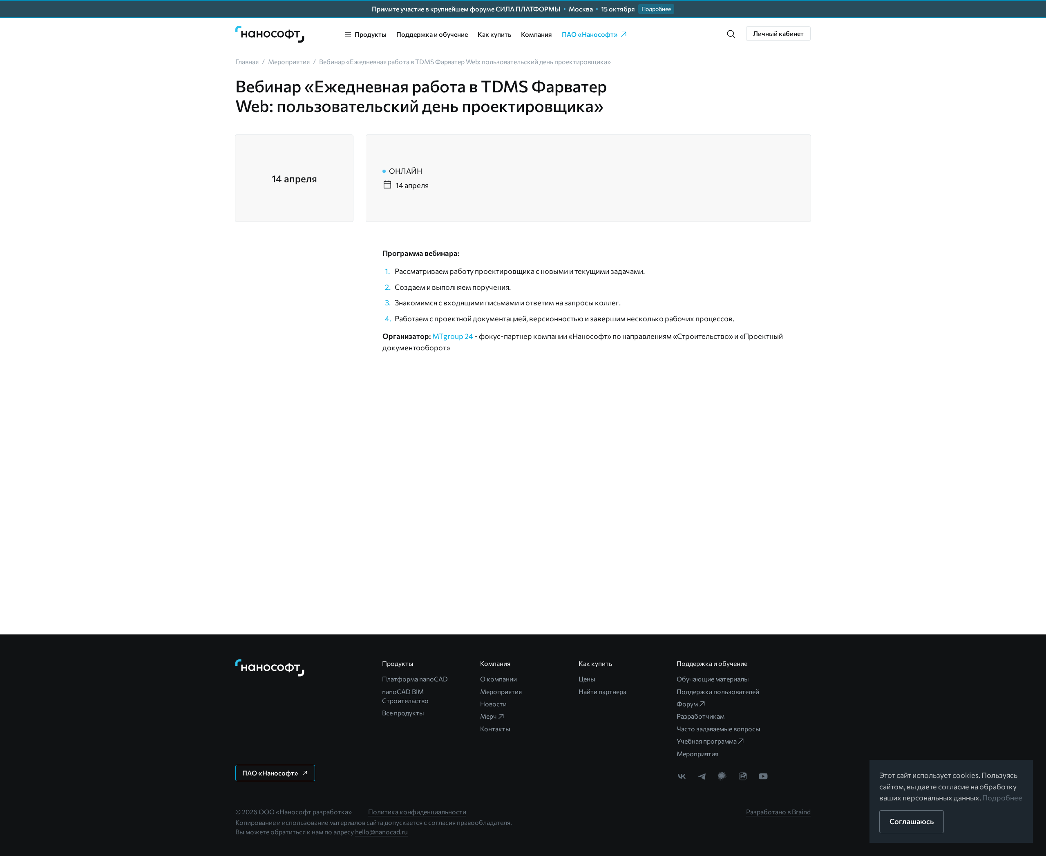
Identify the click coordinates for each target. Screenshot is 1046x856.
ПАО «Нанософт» (590, 34)
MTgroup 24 (452, 336)
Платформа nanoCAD (415, 679)
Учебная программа (707, 741)
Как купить (494, 34)
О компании (498, 679)
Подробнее (1002, 797)
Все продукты (403, 713)
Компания (536, 34)
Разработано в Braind (778, 812)
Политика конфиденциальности (417, 812)
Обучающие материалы (713, 679)
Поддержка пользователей (718, 691)
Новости (493, 704)
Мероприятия (501, 691)
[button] (731, 34)
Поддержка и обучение (432, 34)
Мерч (488, 716)
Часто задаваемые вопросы (718, 729)
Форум (687, 704)
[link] (270, 34)
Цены (587, 679)
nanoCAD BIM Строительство (405, 696)
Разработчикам (700, 716)
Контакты (495, 729)
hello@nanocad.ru (381, 832)
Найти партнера (602, 691)
